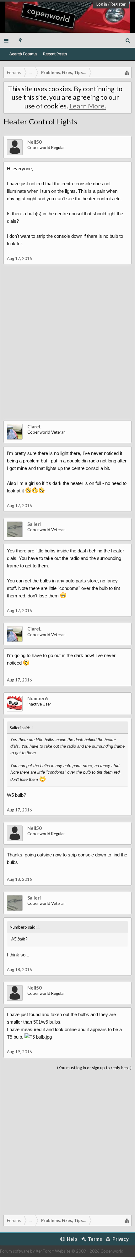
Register (118, 4)
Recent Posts (55, 54)
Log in (101, 4)
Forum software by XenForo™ (27, 1251)
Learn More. (87, 106)
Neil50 (34, 142)
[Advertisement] (67, 347)
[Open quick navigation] (127, 72)
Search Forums (23, 54)
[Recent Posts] (20, 40)
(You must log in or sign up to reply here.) (94, 1067)
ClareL (34, 426)
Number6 (37, 698)
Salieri (34, 524)
